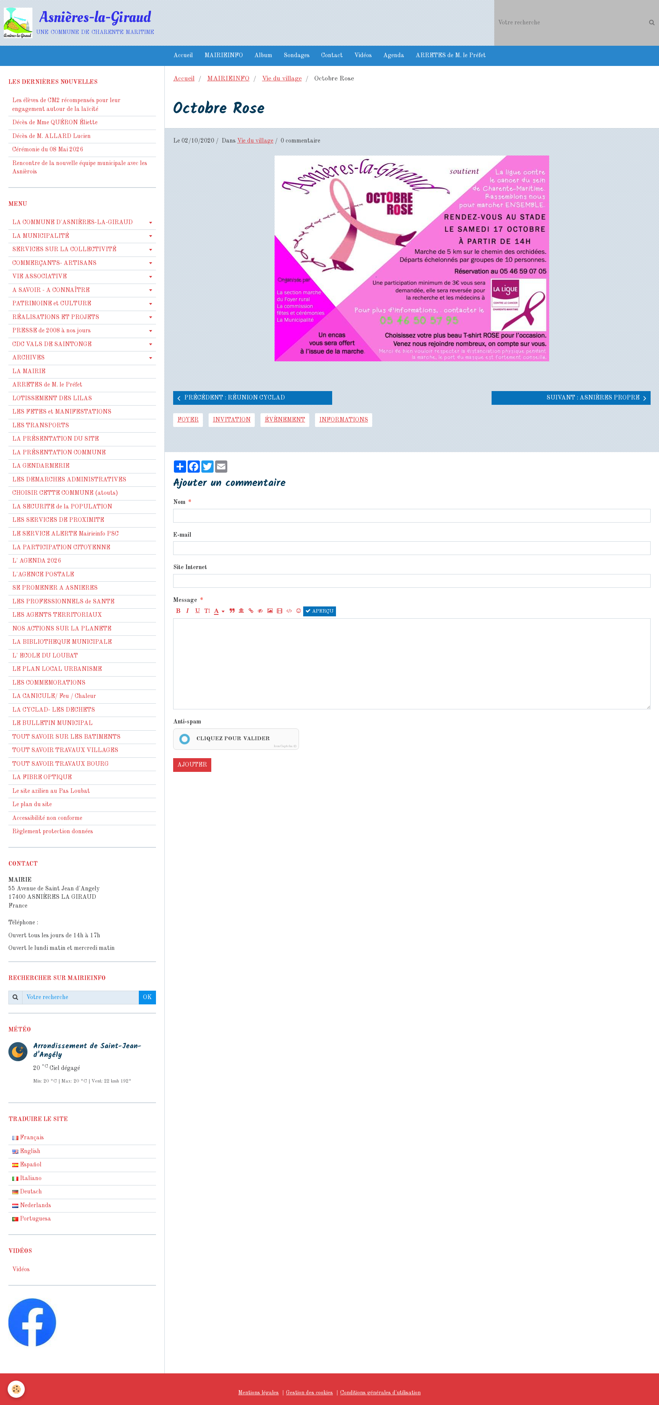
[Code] (289, 611)
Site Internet (190, 568)
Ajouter (192, 765)
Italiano (30, 1179)
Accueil (183, 56)
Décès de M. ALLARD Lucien (51, 136)
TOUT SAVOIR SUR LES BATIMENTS (66, 737)
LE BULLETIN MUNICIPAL (52, 723)
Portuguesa (34, 1219)
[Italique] (188, 611)
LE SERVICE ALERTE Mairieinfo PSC (65, 534)
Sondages (297, 56)
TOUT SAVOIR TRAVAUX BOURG (60, 764)
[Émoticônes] (299, 611)
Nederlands (34, 1206)
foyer (188, 420)
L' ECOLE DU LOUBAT (45, 656)
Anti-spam (187, 722)
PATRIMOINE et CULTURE (51, 304)
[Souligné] (197, 611)
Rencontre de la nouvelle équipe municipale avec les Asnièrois (79, 167)
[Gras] (178, 611)
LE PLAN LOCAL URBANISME (57, 669)
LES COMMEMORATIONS (48, 683)
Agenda (393, 56)
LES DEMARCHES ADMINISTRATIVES (69, 480)
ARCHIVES (28, 358)
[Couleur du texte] (219, 611)
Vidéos (363, 56)
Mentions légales (258, 1392)
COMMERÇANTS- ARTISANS (54, 263)
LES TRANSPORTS (40, 426)
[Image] (270, 611)
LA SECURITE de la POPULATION (62, 507)
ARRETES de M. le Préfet (451, 56)
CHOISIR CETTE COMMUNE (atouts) (65, 493)
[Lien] (251, 611)
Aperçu (322, 611)
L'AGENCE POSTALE (43, 575)
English (29, 1151)
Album (263, 56)
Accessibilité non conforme (47, 818)
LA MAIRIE (28, 372)
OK (147, 997)
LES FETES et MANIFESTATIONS (61, 412)
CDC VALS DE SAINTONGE (52, 345)
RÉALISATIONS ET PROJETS (55, 317)
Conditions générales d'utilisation (380, 1392)
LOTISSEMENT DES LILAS (52, 399)
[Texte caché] (260, 611)
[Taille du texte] (207, 611)
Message (185, 600)
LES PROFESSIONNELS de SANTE (63, 602)
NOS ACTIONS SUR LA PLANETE (61, 629)
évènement (285, 420)
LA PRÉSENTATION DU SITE (55, 439)
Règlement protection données (52, 832)
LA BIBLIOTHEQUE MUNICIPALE (62, 642)
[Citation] (232, 611)
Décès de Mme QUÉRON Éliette (55, 123)
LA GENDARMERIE (40, 466)
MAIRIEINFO (223, 56)
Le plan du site (32, 805)
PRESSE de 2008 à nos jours (51, 331)
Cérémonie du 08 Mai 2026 (47, 150)
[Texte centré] (241, 611)
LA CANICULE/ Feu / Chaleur (54, 696)
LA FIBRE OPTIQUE (42, 778)
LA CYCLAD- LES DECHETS (53, 710)
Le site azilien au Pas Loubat (51, 791)
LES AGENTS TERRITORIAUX (57, 615)
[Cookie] (16, 1389)
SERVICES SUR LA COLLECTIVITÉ (64, 250)
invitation (232, 420)
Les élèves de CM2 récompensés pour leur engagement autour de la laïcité (66, 105)
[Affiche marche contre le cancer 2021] (412, 258)
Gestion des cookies (309, 1392)
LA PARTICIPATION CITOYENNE (61, 548)
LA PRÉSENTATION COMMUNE (59, 453)
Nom (179, 502)
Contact (332, 56)
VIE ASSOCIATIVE (39, 277)
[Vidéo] (279, 611)
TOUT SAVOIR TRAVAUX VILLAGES (65, 750)
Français (31, 1138)
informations (343, 420)
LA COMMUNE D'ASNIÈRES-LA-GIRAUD (72, 223)
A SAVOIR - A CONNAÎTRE (51, 290)
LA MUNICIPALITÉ (40, 236)
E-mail (182, 535)
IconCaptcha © (285, 746)
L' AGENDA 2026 (36, 561)
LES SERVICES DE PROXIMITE (58, 520)
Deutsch (30, 1192)
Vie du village (282, 78)
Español (30, 1165)
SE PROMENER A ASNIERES (55, 588)
